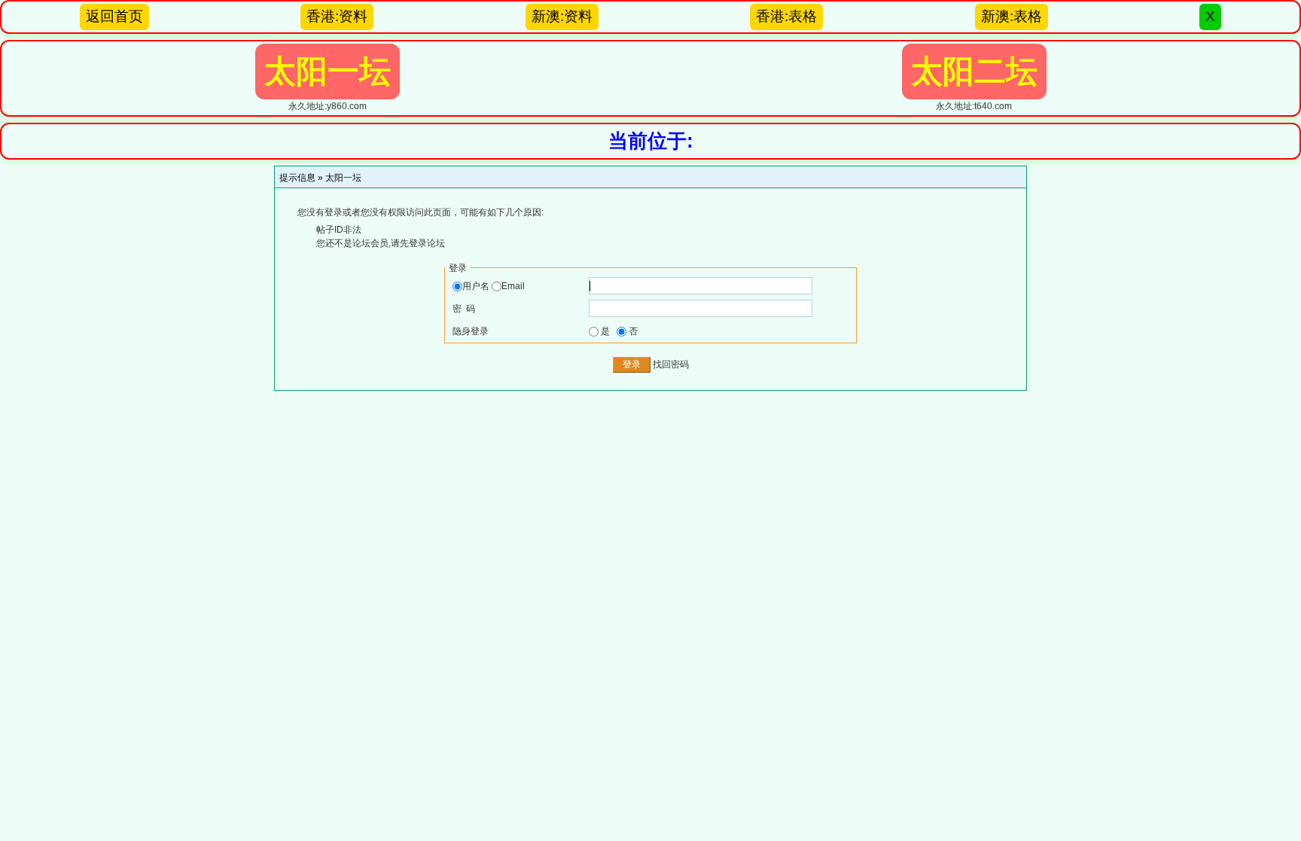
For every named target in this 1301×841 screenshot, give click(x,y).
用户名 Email (493, 286)
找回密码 (671, 364)
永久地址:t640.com (974, 82)
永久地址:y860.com (327, 82)
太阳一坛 (343, 177)
